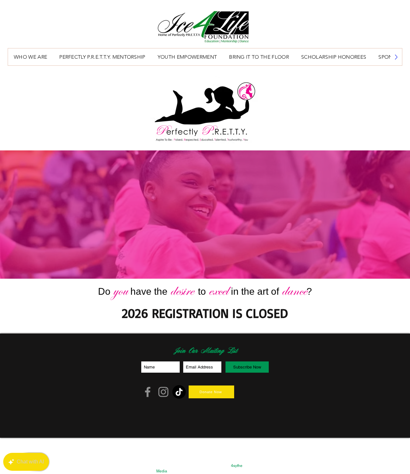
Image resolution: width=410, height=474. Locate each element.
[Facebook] (147, 392)
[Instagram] (163, 392)
